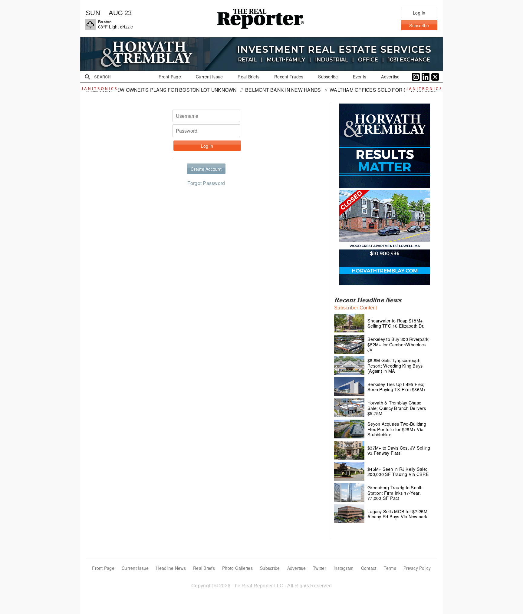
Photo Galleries (237, 568)
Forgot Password (206, 183)
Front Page (103, 568)
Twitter (319, 568)
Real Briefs (204, 568)
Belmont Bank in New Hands (254, 89)
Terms (390, 568)
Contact (369, 568)
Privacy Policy (417, 568)
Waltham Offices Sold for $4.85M (346, 89)
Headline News (171, 568)
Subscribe (270, 568)
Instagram (344, 568)
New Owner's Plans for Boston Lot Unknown (146, 89)
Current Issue (135, 568)
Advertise (296, 568)
